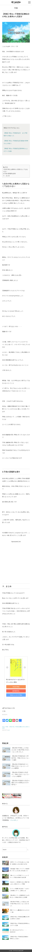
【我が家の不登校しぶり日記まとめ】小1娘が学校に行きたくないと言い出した (20, 750)
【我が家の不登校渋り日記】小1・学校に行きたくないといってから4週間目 (20, 774)
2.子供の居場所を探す (9, 173)
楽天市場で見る (16, 691)
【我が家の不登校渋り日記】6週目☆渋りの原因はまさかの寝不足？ (20, 782)
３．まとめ (6, 176)
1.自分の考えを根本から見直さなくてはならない (15, 170)
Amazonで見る (16, 686)
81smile (11, 950)
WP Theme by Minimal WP (18, 950)
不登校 (16, 8)
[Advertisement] (16, 559)
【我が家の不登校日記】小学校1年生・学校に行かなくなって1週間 (20, 758)
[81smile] (16, 2)
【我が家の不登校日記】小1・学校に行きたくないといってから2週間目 (20, 766)
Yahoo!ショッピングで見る (16, 695)
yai (8, 730)
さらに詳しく (14, 820)
